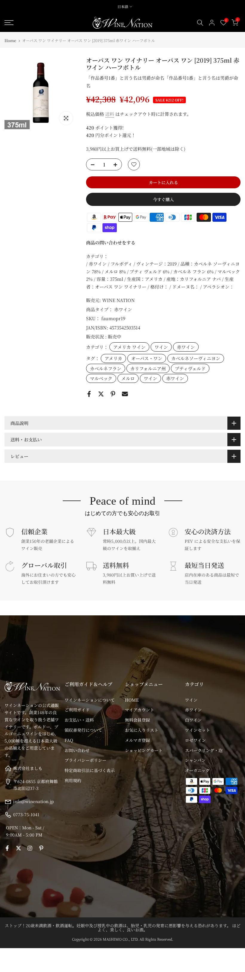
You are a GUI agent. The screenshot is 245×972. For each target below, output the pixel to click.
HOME (132, 700)
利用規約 (73, 780)
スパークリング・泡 (204, 750)
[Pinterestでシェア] (113, 393)
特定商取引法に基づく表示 (90, 770)
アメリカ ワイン (129, 347)
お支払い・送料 (79, 720)
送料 (109, 114)
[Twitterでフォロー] (18, 848)
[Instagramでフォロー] (30, 848)
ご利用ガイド (77, 710)
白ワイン (193, 720)
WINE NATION (118, 300)
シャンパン (195, 760)
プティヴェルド (190, 368)
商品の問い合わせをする (110, 242)
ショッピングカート (144, 750)
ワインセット (197, 730)
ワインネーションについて (90, 700)
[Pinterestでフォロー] (41, 848)
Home (10, 40)
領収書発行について (83, 730)
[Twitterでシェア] (101, 393)
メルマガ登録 (137, 740)
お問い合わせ (77, 750)
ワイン (161, 347)
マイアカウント (139, 710)
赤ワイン (123, 309)
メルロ (128, 378)
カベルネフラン (105, 368)
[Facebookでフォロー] (7, 848)
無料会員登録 (137, 720)
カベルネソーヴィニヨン (195, 358)
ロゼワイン (195, 740)
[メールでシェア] (125, 393)
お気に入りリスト (141, 730)
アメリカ (113, 358)
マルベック (101, 378)
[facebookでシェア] (89, 393)
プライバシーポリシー (85, 760)
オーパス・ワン (146, 358)
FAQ (69, 740)
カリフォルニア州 (148, 368)
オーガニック (197, 770)
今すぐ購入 (163, 199)
